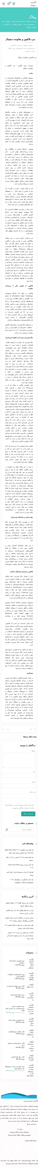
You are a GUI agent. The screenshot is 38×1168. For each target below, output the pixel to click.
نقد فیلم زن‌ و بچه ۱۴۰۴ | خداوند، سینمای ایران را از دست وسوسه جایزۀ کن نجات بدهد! (20, 935)
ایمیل (33, 782)
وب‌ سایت (32, 792)
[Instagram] (24, 1147)
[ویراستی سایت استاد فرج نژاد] (18, 1147)
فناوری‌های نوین (18, 48)
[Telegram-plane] (29, 1147)
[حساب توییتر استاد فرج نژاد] (12, 1147)
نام (33, 771)
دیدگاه (33, 751)
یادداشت (28, 51)
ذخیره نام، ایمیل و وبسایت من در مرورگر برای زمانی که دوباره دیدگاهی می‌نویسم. (19, 806)
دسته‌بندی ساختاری (17, 45)
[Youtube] (35, 1153)
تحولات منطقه (28, 45)
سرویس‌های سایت (29, 48)
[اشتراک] (5, 40)
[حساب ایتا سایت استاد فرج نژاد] (7, 1147)
